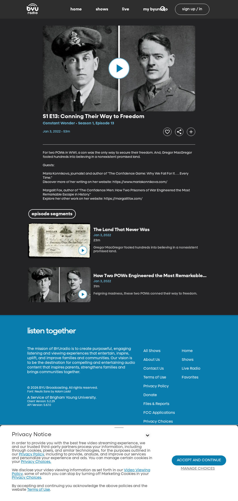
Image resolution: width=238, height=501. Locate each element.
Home (187, 351)
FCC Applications (159, 413)
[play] (119, 68)
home (76, 9)
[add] (191, 132)
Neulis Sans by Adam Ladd (53, 391)
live (125, 9)
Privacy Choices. (36, 462)
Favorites (190, 377)
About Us (151, 360)
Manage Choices (198, 469)
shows (102, 9)
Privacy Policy (156, 386)
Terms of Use (154, 377)
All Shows (151, 351)
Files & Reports (156, 404)
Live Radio (191, 369)
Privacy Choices (158, 422)
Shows (187, 360)
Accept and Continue (199, 460)
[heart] (167, 132)
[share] (179, 132)
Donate (150, 395)
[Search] (162, 9)
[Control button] (147, 435)
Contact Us (153, 369)
